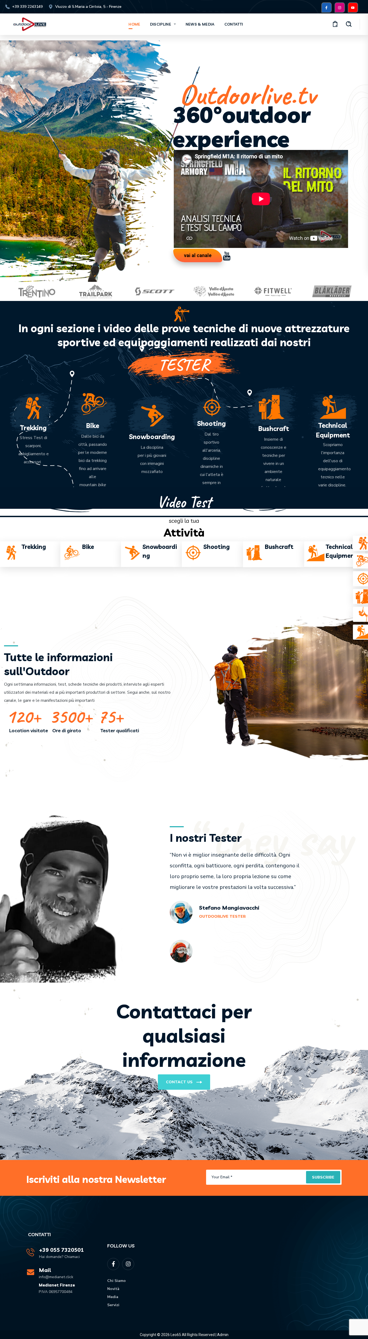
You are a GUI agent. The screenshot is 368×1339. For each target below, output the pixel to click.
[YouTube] (353, 7)
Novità (113, 1288)
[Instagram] (340, 7)
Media (112, 1296)
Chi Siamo (116, 1280)
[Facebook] (326, 7)
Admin (222, 1335)
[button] (335, 24)
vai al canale (197, 255)
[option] (37, 291)
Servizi (113, 1305)
